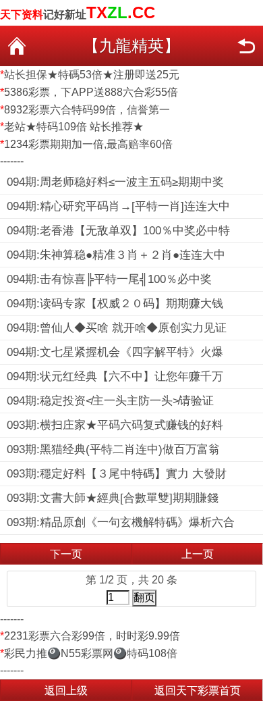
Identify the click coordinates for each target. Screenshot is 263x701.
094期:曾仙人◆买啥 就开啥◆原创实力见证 (117, 327)
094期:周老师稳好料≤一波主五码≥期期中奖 (115, 182)
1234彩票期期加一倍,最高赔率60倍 (88, 144)
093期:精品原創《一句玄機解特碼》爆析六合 (121, 522)
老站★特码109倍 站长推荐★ (74, 126)
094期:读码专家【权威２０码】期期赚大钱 (115, 303)
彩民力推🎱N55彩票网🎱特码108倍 (90, 653)
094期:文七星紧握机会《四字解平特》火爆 (115, 352)
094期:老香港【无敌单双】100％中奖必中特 (118, 230)
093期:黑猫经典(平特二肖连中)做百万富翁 (113, 449)
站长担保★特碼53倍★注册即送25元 (91, 74)
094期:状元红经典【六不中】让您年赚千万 (115, 376)
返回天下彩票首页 (197, 690)
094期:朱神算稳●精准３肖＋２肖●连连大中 (116, 255)
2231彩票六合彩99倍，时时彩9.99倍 (92, 636)
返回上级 (66, 690)
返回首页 (17, 46)
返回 (246, 46)
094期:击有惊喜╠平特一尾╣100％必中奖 (109, 279)
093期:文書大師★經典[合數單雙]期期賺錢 (112, 498)
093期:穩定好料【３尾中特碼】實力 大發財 (117, 473)
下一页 (66, 554)
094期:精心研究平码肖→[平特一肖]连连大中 (118, 206)
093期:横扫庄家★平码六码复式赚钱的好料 (115, 425)
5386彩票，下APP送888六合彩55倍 (91, 92)
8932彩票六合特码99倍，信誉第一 (87, 109)
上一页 (197, 554)
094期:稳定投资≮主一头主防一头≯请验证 (110, 400)
